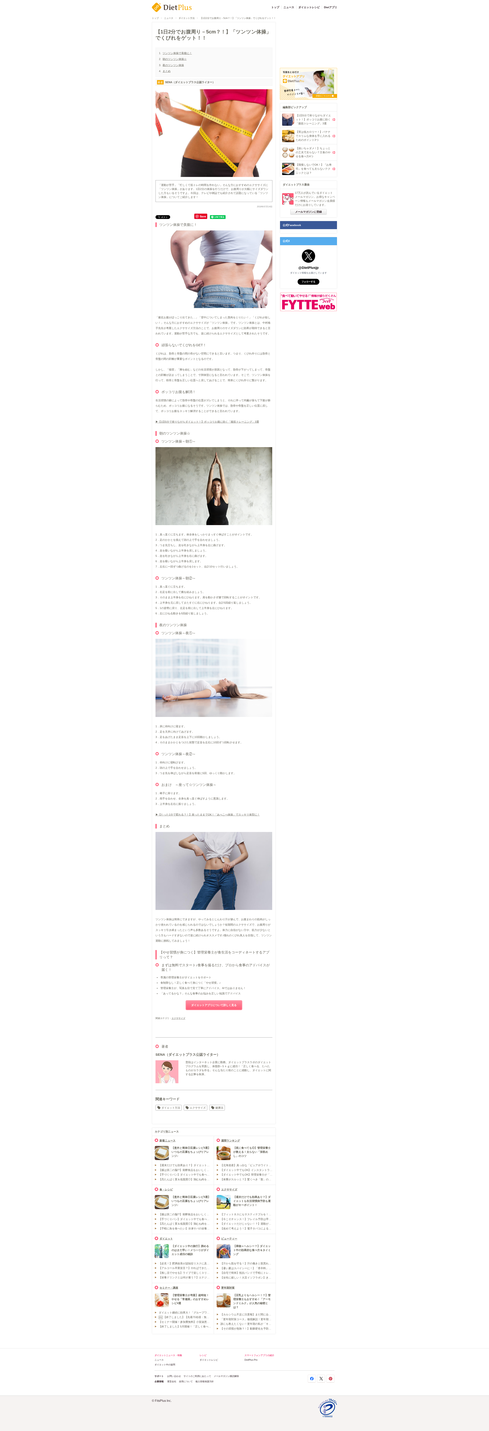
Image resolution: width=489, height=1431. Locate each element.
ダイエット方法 (187, 18)
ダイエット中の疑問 (165, 1364)
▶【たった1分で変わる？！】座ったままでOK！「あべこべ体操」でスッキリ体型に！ (207, 814)
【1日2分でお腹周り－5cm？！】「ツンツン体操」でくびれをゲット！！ (238, 18)
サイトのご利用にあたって (197, 1376)
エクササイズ (178, 1018)
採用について (186, 1381)
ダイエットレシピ (309, 7)
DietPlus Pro (250, 1360)
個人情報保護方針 (204, 1381)
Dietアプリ (330, 7)
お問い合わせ (174, 1376)
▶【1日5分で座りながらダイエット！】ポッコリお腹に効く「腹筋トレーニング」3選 (207, 421)
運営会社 (171, 1381)
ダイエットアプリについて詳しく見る (214, 1005)
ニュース (288, 7)
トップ (275, 7)
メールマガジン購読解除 (226, 1376)
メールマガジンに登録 (308, 211)
